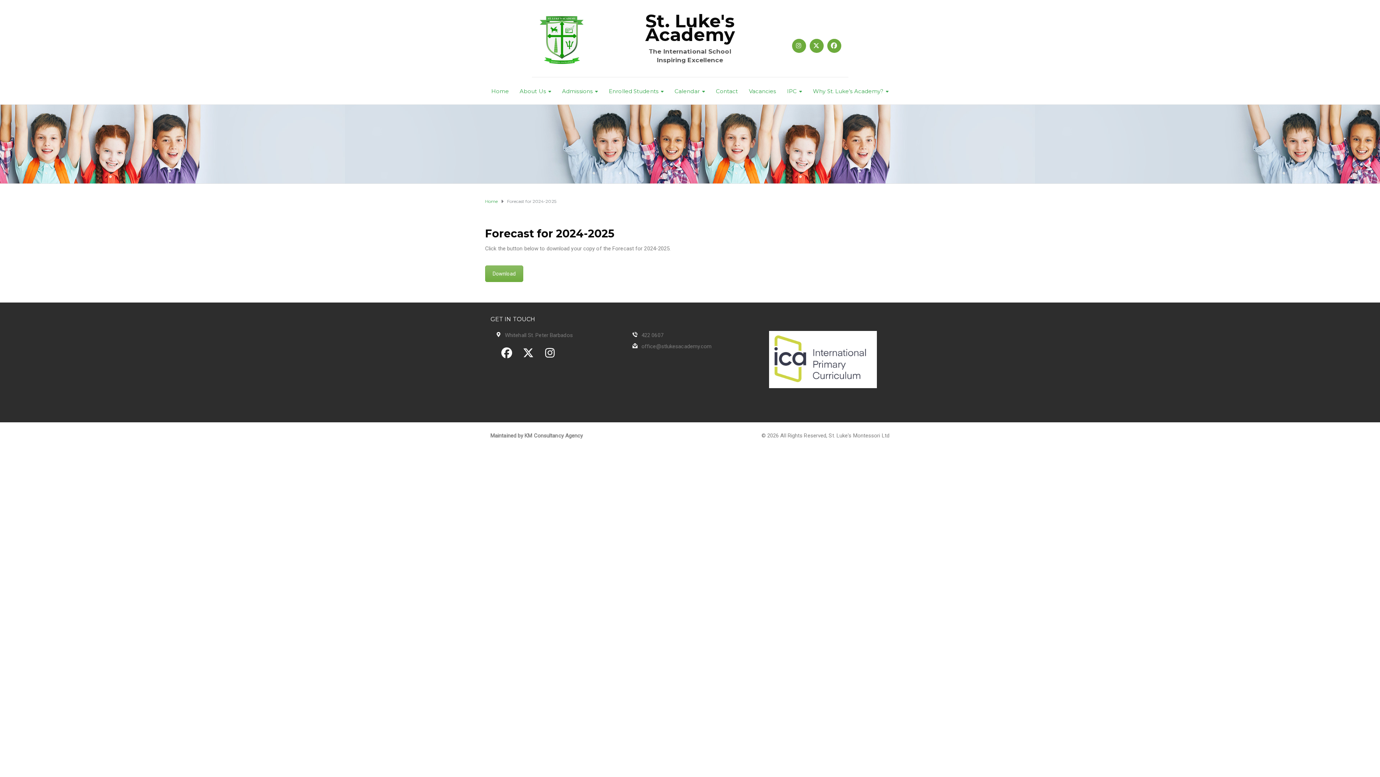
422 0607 (652, 335)
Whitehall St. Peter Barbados (539, 335)
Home (500, 91)
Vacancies (762, 91)
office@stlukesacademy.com (676, 346)
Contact (727, 91)
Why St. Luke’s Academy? (848, 91)
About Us (533, 91)
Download (504, 274)
